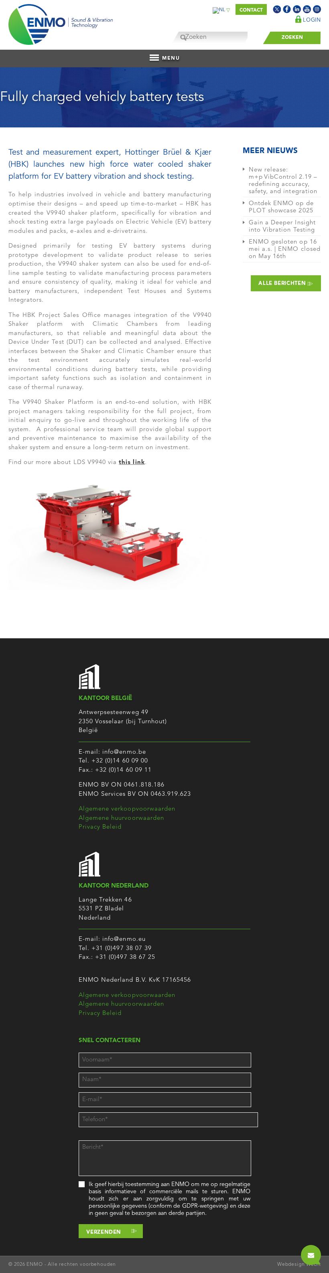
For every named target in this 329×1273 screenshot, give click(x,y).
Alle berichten (283, 283)
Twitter (277, 9)
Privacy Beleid (100, 827)
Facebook (287, 9)
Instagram (317, 9)
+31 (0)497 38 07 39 (121, 949)
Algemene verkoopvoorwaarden (127, 809)
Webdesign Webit (299, 1264)
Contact (251, 10)
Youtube (307, 9)
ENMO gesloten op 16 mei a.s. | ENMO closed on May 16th (285, 249)
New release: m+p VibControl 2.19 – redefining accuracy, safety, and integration (283, 181)
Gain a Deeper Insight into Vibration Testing (282, 226)
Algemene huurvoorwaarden (121, 818)
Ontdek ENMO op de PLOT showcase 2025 (281, 207)
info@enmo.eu (124, 939)
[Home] (60, 22)
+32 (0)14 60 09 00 (119, 761)
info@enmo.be (124, 752)
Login (311, 20)
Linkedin (297, 9)
